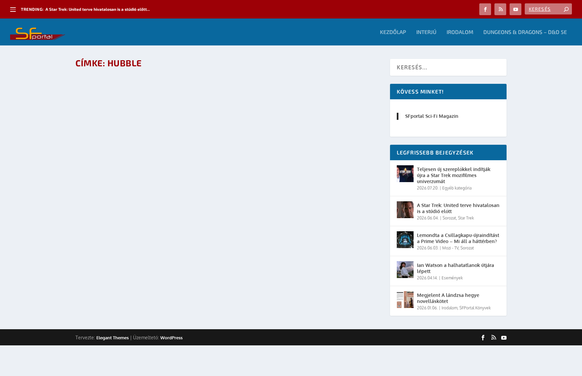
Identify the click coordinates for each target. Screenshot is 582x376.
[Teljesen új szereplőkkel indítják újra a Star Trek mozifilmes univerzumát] (405, 173)
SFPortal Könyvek (475, 307)
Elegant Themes (112, 337)
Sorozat (449, 217)
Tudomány (176, 93)
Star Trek (466, 217)
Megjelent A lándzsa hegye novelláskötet (448, 298)
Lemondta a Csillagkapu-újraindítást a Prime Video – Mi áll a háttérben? (458, 238)
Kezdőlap (393, 32)
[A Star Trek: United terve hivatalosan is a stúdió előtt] (405, 209)
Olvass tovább (106, 112)
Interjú (426, 32)
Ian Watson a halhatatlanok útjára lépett (455, 268)
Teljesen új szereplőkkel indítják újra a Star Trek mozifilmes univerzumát (453, 175)
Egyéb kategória (457, 188)
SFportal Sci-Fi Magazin (431, 116)
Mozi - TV (450, 247)
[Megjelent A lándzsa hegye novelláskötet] (405, 299)
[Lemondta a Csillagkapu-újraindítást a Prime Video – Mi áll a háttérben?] (405, 239)
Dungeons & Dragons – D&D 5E (525, 32)
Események (154, 93)
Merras (108, 93)
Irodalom (460, 32)
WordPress (171, 337)
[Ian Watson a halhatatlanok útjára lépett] (405, 269)
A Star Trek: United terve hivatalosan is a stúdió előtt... (97, 9)
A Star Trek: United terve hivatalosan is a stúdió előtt (458, 208)
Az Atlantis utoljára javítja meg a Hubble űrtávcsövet (163, 82)
